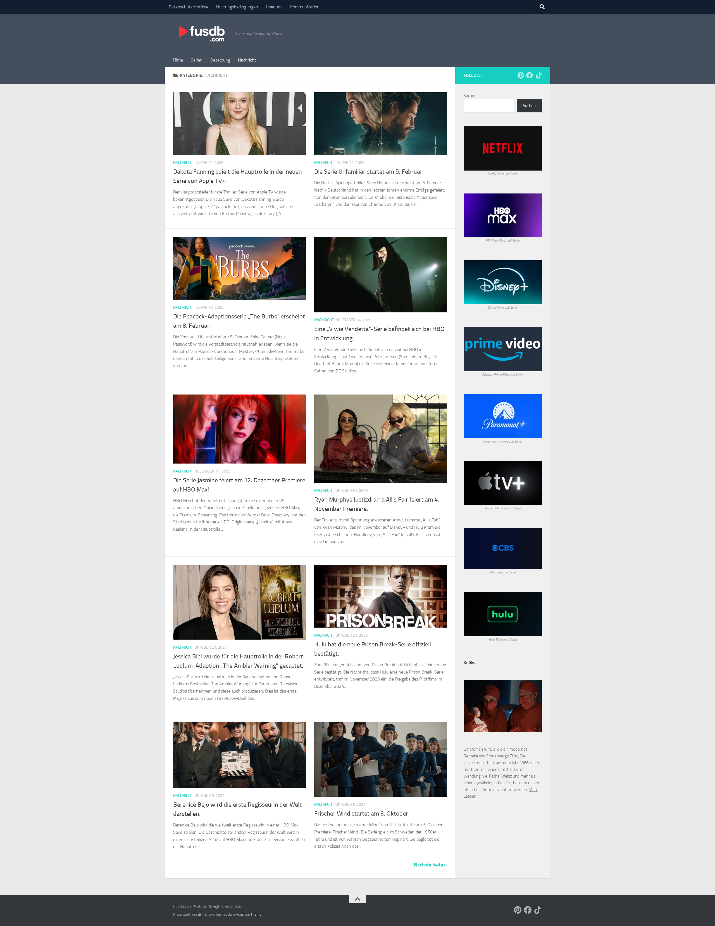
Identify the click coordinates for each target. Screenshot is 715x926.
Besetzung (220, 60)
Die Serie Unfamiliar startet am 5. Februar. (369, 171)
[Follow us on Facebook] (529, 75)
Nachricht (247, 60)
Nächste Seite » (430, 865)
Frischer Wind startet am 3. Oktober (361, 813)
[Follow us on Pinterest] (520, 75)
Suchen (470, 95)
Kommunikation (305, 7)
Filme (178, 60)
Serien (196, 60)
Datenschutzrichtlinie (188, 7)
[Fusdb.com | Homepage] (201, 33)
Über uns (274, 7)
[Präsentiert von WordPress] (199, 914)
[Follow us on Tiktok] (538, 75)
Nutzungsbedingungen (237, 7)
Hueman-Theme (248, 914)
